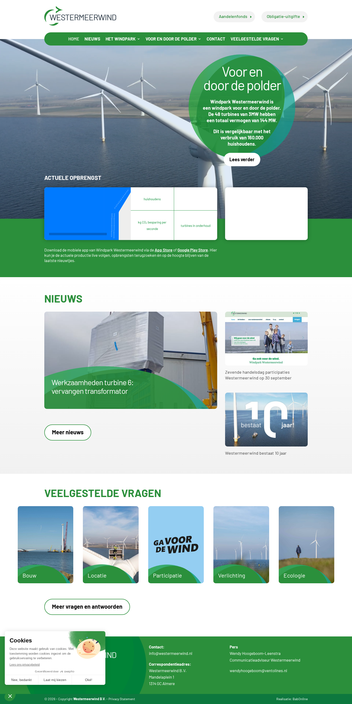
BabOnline (300, 699)
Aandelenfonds (233, 16)
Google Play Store (192, 249)
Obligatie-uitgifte (283, 16)
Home (73, 39)
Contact (216, 39)
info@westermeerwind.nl (170, 653)
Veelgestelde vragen (255, 39)
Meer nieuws (68, 432)
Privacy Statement (121, 699)
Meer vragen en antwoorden (87, 606)
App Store (163, 249)
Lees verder (242, 159)
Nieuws (92, 39)
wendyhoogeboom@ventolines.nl (258, 670)
